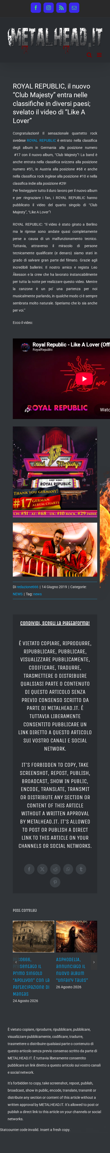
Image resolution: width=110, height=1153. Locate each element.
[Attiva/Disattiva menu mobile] (99, 55)
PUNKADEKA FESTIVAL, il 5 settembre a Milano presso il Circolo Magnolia (31, 973)
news (37, 594)
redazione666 (27, 587)
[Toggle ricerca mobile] (89, 55)
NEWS (18, 594)
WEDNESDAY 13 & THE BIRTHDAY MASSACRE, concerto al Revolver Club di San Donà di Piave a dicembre (76, 980)
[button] (16, 965)
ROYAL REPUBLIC (41, 140)
